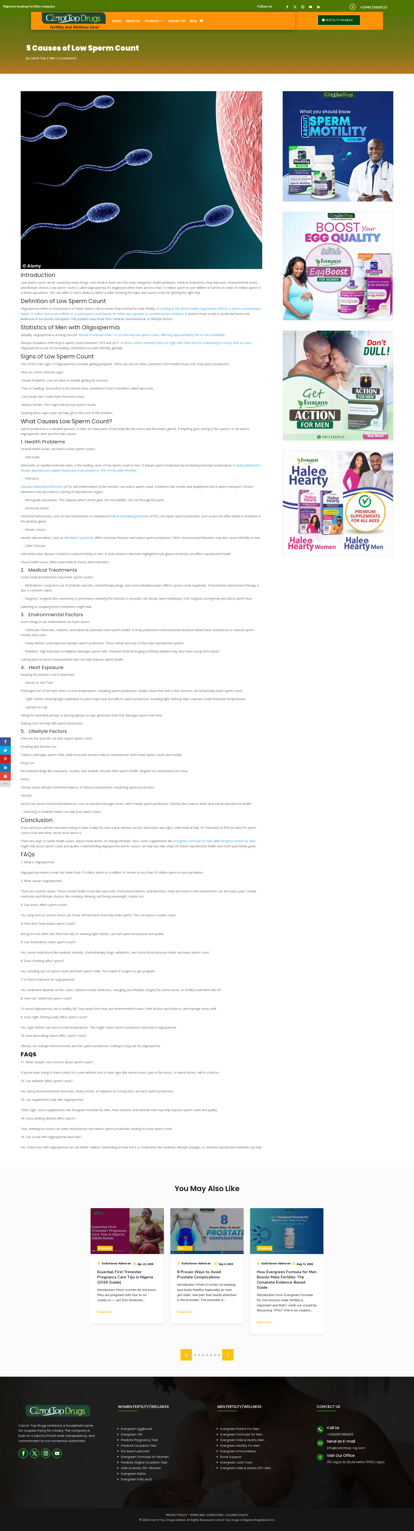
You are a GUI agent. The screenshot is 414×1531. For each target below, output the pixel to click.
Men (52, 58)
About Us (133, 21)
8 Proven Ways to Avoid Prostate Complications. (119, 1274)
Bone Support (231, 1457)
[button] (228, 1355)
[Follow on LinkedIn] (318, 7)
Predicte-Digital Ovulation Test (144, 1462)
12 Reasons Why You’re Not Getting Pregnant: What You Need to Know (282, 1277)
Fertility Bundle (339, 20)
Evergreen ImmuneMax (238, 1451)
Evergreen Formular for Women (145, 1457)
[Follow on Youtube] (310, 7)
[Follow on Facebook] (287, 7)
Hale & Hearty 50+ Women (141, 1468)
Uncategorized (187, 1248)
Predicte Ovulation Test (138, 1445)
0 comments (68, 58)
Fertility (262, 1248)
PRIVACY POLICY (176, 1515)
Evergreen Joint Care (236, 1462)
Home (116, 21)
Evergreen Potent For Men (239, 1429)
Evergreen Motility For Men (240, 1445)
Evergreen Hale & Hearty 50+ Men (245, 1468)
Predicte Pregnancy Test (139, 1440)
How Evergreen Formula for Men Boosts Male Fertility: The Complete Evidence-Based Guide (207, 1279)
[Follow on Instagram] (303, 7)
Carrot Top (38, 58)
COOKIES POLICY (237, 1515)
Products (152, 21)
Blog (193, 21)
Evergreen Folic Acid (136, 1479)
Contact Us (176, 21)
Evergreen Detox (133, 1474)
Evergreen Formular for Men (241, 1434)
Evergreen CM (131, 1434)
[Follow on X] (295, 7)
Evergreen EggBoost (136, 1429)
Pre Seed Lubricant (135, 1451)
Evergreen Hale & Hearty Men (242, 1440)
